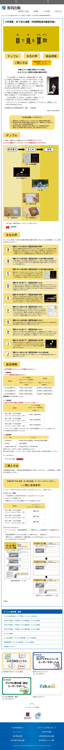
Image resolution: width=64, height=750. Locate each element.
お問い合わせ (58, 11)
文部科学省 (45, 732)
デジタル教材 (21, 15)
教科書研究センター (45, 740)
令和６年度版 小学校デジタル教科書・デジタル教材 (22, 620)
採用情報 (36, 11)
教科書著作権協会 (16, 740)
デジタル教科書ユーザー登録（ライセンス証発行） (21, 616)
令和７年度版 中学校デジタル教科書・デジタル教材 (22, 625)
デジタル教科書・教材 (11, 15)
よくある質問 (46, 11)
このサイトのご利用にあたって (46, 727)
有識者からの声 (9, 646)
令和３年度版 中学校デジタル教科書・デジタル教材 (22, 629)
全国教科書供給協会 (45, 736)
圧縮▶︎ (37, 511)
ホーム (3, 15)
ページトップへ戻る (32, 707)
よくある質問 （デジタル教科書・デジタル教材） (20, 638)
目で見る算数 (15, 459)
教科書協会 (16, 736)
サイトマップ (17, 732)
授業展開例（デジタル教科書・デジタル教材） (19, 642)
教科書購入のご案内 (23, 11)
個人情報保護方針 (17, 727)
